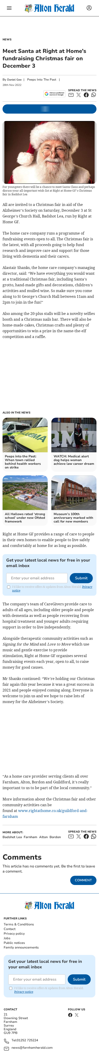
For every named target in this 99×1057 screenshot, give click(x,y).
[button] (9, 8)
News (7, 39)
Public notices (14, 943)
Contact (9, 929)
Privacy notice (23, 992)
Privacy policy (14, 933)
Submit (81, 578)
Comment (83, 880)
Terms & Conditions (19, 924)
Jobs (7, 938)
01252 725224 (27, 1040)
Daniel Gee (14, 80)
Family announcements (21, 947)
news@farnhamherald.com (32, 1048)
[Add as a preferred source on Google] (54, 93)
